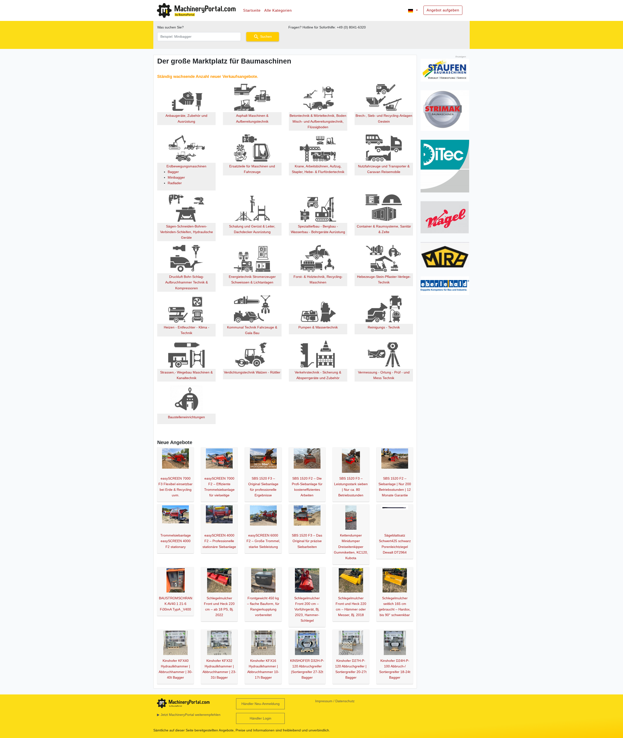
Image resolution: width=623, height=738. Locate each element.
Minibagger (176, 177)
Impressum (323, 701)
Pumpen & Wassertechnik (318, 327)
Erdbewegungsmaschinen (186, 166)
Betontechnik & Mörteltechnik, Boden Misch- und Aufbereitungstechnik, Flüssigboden (318, 121)
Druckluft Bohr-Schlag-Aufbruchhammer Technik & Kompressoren (186, 282)
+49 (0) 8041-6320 (351, 27)
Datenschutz (345, 701)
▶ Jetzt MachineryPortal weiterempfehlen (188, 715)
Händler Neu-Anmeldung (260, 704)
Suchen (262, 37)
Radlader (175, 183)
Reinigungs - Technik (384, 327)
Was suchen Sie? (170, 27)
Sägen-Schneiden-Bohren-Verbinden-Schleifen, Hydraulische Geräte (186, 231)
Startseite (252, 10)
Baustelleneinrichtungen (186, 417)
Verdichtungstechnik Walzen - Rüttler (252, 372)
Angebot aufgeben (443, 10)
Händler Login (260, 718)
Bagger (173, 172)
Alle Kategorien (278, 10)
